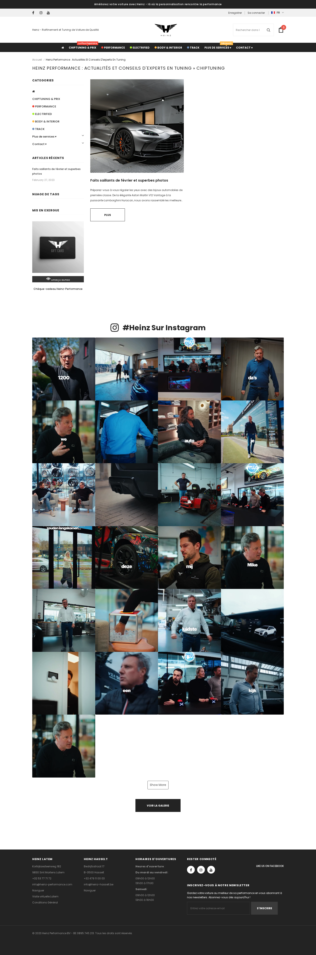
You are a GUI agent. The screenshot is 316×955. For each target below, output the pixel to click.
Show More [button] (158, 785)
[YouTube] (49, 12)
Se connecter (256, 13)
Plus (107, 215)
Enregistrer (235, 13)
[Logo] (165, 30)
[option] (58, 260)
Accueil (37, 59)
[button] (63, 369)
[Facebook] (35, 12)
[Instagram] (42, 12)
